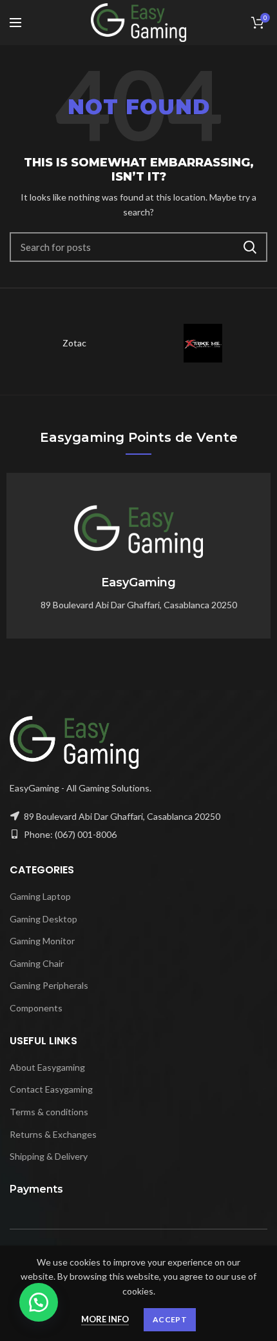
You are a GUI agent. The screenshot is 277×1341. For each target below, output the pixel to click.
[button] (38, 1302)
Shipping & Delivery (49, 1156)
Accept (170, 1319)
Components (36, 1007)
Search (250, 247)
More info (105, 1319)
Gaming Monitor (42, 940)
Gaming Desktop (43, 918)
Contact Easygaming (51, 1089)
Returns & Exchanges (53, 1134)
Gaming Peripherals (49, 985)
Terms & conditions (49, 1111)
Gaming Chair (37, 963)
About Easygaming (47, 1067)
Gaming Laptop (40, 896)
